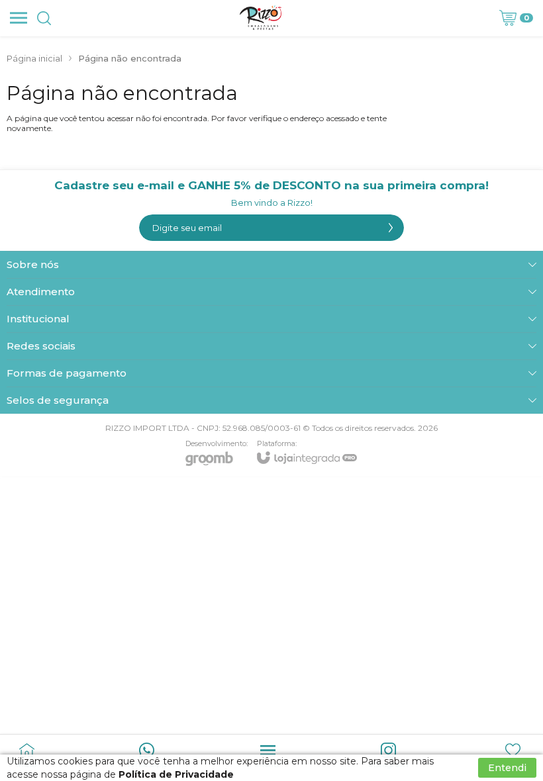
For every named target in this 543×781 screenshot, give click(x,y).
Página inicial (34, 58)
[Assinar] (390, 227)
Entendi (507, 768)
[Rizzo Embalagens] (261, 17)
